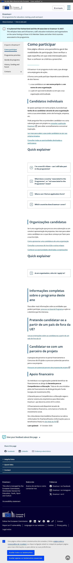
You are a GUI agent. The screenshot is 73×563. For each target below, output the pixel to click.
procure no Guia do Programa (52, 309)
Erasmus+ (6, 482)
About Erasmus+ (7, 22)
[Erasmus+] (13, 7)
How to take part (20, 22)
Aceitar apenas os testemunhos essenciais (25, 558)
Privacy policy (62, 525)
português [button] (59, 8)
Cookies (51, 525)
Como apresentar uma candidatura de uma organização (48, 241)
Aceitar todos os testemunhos (21, 552)
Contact (60, 521)
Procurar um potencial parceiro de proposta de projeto (48, 367)
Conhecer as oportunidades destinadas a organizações (48, 250)
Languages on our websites (34, 525)
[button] (9, 451)
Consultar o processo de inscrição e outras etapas (46, 245)
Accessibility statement (11, 501)
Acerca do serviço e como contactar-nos (36, 487)
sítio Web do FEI (50, 422)
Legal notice (6, 529)
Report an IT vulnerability (11, 525)
